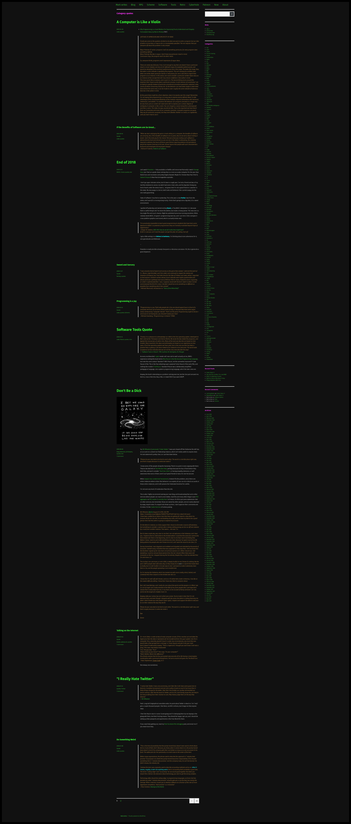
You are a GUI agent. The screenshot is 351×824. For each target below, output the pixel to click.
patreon (208, 247)
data (207, 103)
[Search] (232, 14)
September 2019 (210, 545)
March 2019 (209, 556)
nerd (207, 232)
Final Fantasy (209, 144)
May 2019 (208, 552)
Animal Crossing (210, 53)
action (208, 51)
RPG (141, 4)
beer (207, 72)
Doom (207, 113)
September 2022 (210, 476)
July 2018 (208, 572)
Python (208, 261)
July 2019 (208, 549)
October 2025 (209, 422)
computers (209, 94)
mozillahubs (209, 221)
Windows (208, 347)
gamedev (208, 153)
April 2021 (209, 508)
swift (207, 315)
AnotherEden (209, 57)
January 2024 (209, 445)
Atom (207, 67)
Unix (130, 339)
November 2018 (210, 564)
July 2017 (208, 595)
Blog (133, 4)
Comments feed (210, 32)
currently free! (162, 499)
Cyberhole (194, 4)
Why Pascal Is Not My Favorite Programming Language (180, 359)
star (131, 172)
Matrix (208, 201)
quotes (122, 32)
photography (209, 255)
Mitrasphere (209, 211)
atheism (208, 65)
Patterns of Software (159, 149)
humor (208, 169)
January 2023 (209, 468)
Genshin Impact (210, 157)
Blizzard (208, 76)
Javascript (209, 186)
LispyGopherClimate (211, 196)
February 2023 (210, 466)
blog (118, 451)
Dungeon (208, 122)
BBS (207, 71)
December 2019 (210, 539)
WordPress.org (210, 34)
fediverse (122, 451)
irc (207, 178)
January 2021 (209, 514)
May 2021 (208, 506)
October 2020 (209, 520)
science (208, 286)
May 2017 (208, 599)
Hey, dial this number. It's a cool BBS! (216, 374)
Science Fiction (210, 288)
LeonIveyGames (210, 393)
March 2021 (209, 510)
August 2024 (209, 435)
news (207, 234)
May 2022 (208, 483)
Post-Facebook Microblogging (173, 724)
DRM (207, 119)
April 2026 (209, 416)
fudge (208, 149)
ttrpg (207, 322)
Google (208, 161)
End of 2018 (126, 162)
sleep (207, 292)
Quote (118, 136)
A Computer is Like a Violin (138, 22)
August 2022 (209, 477)
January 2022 (209, 491)
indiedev (208, 172)
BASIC (118, 172)
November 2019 (210, 541)
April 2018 (209, 577)
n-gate (157, 356)
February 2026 (210, 418)
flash (207, 146)
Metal (207, 203)
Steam (208, 307)
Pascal (122, 339)
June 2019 (209, 551)
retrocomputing (210, 271)
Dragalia (208, 115)
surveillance (209, 313)
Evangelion (209, 136)
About (225, 4)
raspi (207, 265)
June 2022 (209, 481)
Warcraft (208, 340)
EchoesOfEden (210, 126)
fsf (207, 147)
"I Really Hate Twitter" (135, 679)
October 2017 (209, 589)
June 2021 (208, 504)
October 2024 (209, 433)
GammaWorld (210, 155)
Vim (207, 332)
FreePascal (157, 367)
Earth (207, 124)
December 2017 (210, 585)
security (208, 290)
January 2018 (209, 583)
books (118, 642)
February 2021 (210, 512)
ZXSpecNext (209, 359)
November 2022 (210, 472)
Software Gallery (219, 397)
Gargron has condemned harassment (156, 479)
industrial (209, 174)
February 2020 (210, 535)
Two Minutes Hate (161, 468)
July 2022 (208, 479)
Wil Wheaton (147, 449)
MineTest (208, 209)
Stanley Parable (210, 297)
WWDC (208, 353)
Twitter (123, 688)
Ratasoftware (209, 395)
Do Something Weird (126, 739)
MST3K (208, 222)
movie (123, 172)
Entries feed (209, 30)
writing (208, 351)
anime (208, 55)
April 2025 (209, 427)
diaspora (208, 109)
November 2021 (210, 495)
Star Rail (208, 301)
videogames (209, 330)
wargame (208, 342)
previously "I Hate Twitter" (160, 449)
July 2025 (208, 426)
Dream (208, 117)
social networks (210, 294)
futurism (208, 151)
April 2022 (209, 485)
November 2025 (210, 420)
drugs (208, 121)
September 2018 (210, 568)
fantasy (119, 276)
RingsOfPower (210, 276)
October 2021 (209, 497)
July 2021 (208, 502)
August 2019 (209, 547)
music (208, 226)
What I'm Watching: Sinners (213, 376)
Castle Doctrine (156, 507)
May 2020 (208, 529)
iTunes (208, 180)
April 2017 (209, 601)
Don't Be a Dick (129, 391)
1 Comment (120, 456)
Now (216, 4)
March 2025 (209, 429)
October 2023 (209, 451)
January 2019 (209, 560)
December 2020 (210, 516)
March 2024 (209, 441)
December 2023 (210, 447)
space (208, 296)
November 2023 (210, 449)
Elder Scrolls (209, 130)
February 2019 (210, 558)
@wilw (151, 512)
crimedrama (209, 96)
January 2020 (209, 537)
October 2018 (209, 566)
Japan (208, 182)
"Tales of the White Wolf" (171, 288)
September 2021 (210, 499)
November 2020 (210, 518)
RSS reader (153, 499)
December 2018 (210, 562)
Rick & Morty (209, 274)
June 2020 (209, 527)
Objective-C (209, 238)
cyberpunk (124, 642)
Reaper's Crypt (210, 267)
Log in (208, 28)
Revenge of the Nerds (157, 787)
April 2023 (209, 462)
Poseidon (151, 170)
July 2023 (208, 456)
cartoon (208, 84)
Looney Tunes (210, 197)
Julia (207, 188)
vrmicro (208, 336)
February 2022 (210, 489)
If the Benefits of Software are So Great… (136, 127)
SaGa (207, 282)
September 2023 (210, 452)
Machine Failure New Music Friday (215, 378)
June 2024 (209, 437)
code (118, 32)
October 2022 (209, 474)
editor (208, 128)
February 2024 (210, 443)
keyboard (208, 190)
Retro (182, 4)
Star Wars (209, 305)
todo (207, 319)
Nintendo (208, 236)
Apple (208, 59)
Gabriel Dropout (145, 177)
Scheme (151, 4)
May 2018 (208, 576)
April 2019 (209, 554)
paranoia (208, 244)
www (207, 355)
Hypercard (209, 171)
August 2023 (209, 454)
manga (208, 199)
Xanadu (208, 357)
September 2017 (210, 591)
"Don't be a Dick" (164, 471)
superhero (209, 311)
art (207, 61)
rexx (207, 272)
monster (208, 213)
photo (208, 253)
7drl (207, 47)
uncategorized (210, 326)
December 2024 (210, 431)
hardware (209, 165)
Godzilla (208, 159)
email (207, 134)
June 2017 (208, 597)
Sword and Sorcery (126, 264)
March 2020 (209, 533)
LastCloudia (209, 192)
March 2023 (209, 464)
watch (208, 344)
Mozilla (208, 219)
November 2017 (210, 587)
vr (206, 334)
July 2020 (208, 526)
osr (207, 240)
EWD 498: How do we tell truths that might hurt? (168, 230)
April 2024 (209, 439)
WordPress (209, 349)
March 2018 (209, 579)
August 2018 (209, 570)
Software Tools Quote (134, 329)
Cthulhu (208, 97)
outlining (208, 242)
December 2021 (210, 493)
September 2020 (210, 522)
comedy (208, 92)
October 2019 (209, 543)
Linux (207, 194)
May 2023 (208, 460)
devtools (208, 107)
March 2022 (209, 487)
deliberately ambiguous (212, 105)
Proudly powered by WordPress (137, 816)
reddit (208, 269)
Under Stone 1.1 (210, 372)
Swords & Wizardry (211, 317)
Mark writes (121, 4)
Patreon (206, 4)
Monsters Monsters (211, 215)
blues (207, 80)
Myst (207, 228)
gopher (208, 163)
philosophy (129, 451)
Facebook (208, 138)
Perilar (208, 249)
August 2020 (209, 524)
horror (208, 167)
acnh (207, 49)
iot (207, 176)
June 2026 (209, 414)
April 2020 (209, 531)
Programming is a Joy (127, 301)
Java (207, 184)
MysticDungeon (210, 230)
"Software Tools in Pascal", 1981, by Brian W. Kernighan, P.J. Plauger (163, 352)
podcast (208, 257)
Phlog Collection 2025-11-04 (213, 380)
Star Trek (208, 303)
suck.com (208, 309)
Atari (207, 63)
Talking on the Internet (127, 630)
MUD (207, 224)
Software (162, 4)
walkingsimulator (211, 338)
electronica (209, 132)
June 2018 (209, 574)
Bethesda (208, 74)
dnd (207, 111)
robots (208, 278)
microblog (209, 205)
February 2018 (210, 581)
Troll (207, 321)
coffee (208, 90)
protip (208, 259)
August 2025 (209, 424)
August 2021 (209, 501)
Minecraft (208, 207)
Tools (173, 4)
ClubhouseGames (211, 86)
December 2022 (210, 470)
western (208, 346)
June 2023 (209, 458)
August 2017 (209, 593)
